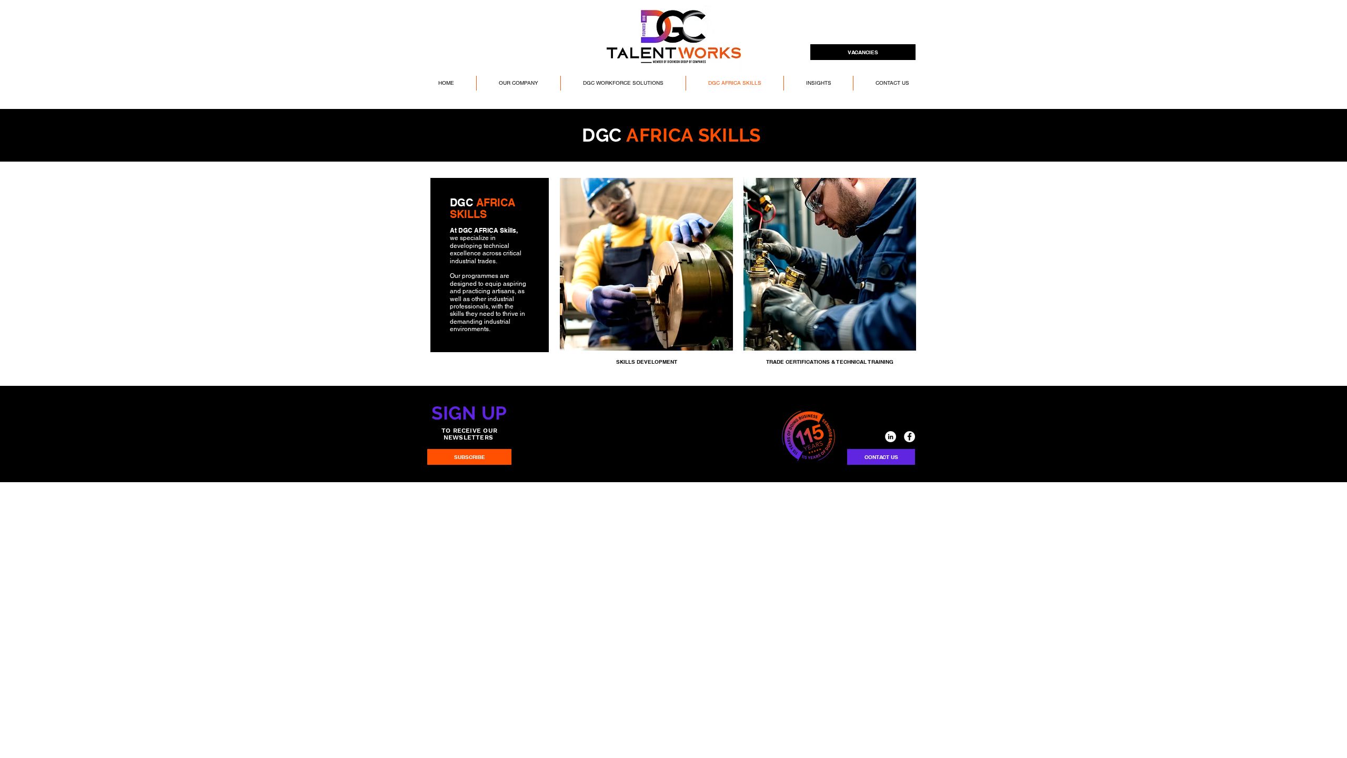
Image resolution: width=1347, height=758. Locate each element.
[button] (518, 83)
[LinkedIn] (890, 436)
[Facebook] (909, 436)
